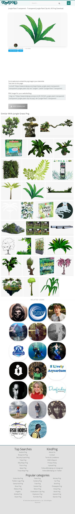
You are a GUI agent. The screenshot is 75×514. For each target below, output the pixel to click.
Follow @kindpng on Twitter (52, 471)
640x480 (25, 179)
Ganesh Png (57, 494)
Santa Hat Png (18, 484)
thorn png (23, 465)
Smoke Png (37, 486)
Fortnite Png (37, 497)
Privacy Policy (52, 463)
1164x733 (29, 235)
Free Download (18, 106)
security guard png (23, 457)
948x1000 (5, 179)
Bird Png (57, 484)
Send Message (13, 50)
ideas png (23, 468)
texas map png (23, 471)
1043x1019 (55, 179)
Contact (52, 455)
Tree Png (37, 484)
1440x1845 (25, 137)
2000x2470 (43, 275)
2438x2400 (39, 218)
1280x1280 (5, 235)
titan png (23, 460)
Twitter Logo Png (18, 481)
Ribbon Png (18, 489)
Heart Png (18, 497)
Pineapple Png (57, 486)
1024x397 (43, 137)
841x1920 (27, 295)
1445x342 (49, 199)
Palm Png (37, 478)
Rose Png (18, 486)
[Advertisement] (37, 65)
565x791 (22, 218)
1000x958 (58, 218)
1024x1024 (5, 275)
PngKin (18, 492)
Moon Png (37, 489)
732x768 (58, 275)
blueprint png (23, 455)
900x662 (4, 157)
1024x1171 (20, 254)
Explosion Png (37, 494)
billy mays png (23, 463)
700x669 (57, 157)
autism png (23, 452)
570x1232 (26, 275)
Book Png (57, 492)
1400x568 (54, 235)
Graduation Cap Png (37, 492)
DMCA (20, 50)
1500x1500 (36, 254)
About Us (52, 452)
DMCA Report (52, 460)
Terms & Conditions (52, 457)
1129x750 (51, 254)
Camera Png (37, 481)
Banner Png (57, 497)
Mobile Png (18, 494)
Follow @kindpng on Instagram (52, 468)
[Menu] (69, 3)
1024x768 (31, 157)
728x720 (42, 295)
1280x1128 (5, 199)
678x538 (25, 199)
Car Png (57, 481)
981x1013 (5, 218)
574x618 (4, 137)
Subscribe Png (18, 478)
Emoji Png (57, 489)
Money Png (57, 478)
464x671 (4, 254)
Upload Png (52, 465)
